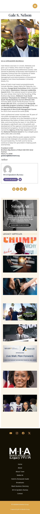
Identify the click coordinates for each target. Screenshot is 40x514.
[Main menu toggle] (35, 6)
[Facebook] (23, 433)
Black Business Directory (20, 486)
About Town (20, 472)
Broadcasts (20, 483)
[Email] (20, 179)
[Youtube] (10, 433)
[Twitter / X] (29, 433)
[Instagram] (17, 433)
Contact (20, 493)
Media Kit (20, 475)
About (20, 468)
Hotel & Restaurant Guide (20, 479)
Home (20, 464)
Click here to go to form (20, 225)
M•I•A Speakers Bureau (13, 175)
